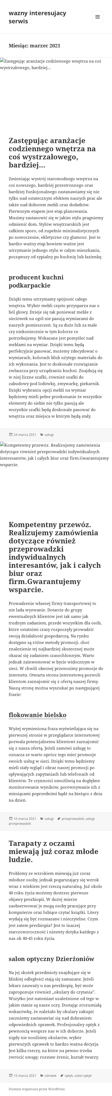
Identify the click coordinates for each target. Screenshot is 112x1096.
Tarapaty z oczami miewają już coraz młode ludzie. (53, 851)
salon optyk (83, 1075)
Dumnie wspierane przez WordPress (37, 1089)
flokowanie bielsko (37, 715)
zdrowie (51, 1075)
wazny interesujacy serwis (37, 17)
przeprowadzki (73, 818)
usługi (49, 434)
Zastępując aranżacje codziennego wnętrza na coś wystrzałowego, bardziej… (52, 153)
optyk (69, 1075)
